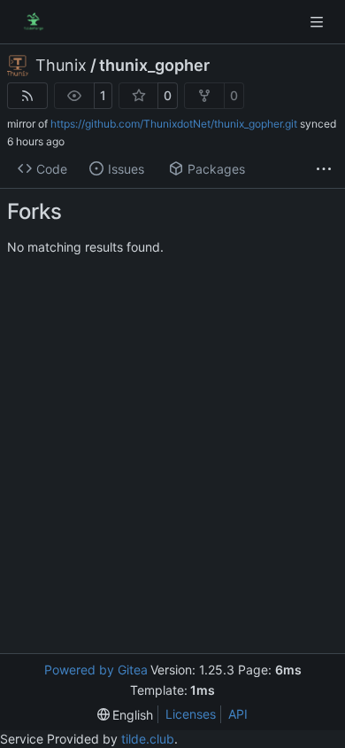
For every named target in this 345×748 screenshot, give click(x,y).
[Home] (33, 22)
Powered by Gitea (96, 669)
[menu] (125, 714)
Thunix (61, 65)
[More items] (324, 169)
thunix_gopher (154, 65)
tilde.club (147, 738)
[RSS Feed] (27, 95)
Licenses (190, 713)
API (238, 713)
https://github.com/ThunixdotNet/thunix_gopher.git (173, 123)
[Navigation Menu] (318, 21)
